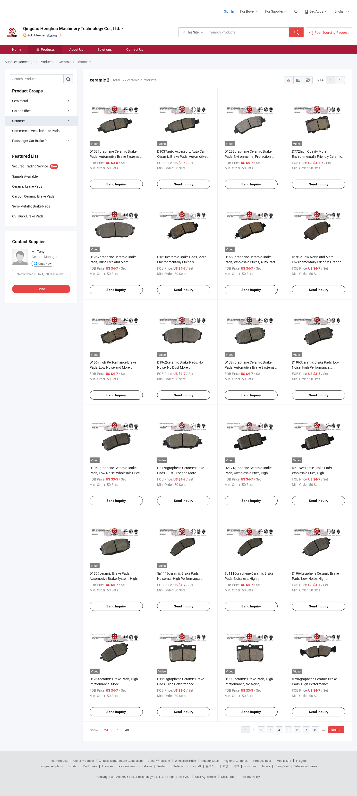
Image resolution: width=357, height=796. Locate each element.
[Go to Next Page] (340, 80)
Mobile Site (284, 761)
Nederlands (180, 766)
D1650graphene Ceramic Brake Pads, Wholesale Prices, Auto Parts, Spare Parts (251, 262)
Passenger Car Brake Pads (32, 140)
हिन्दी (236, 766)
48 (127, 730)
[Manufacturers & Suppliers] (36, 9)
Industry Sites (210, 761)
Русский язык (128, 766)
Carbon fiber (21, 110)
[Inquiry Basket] (296, 11)
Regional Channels (236, 761)
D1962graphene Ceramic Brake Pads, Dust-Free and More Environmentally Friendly (113, 262)
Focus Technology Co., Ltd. (147, 777)
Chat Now (44, 263)
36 (117, 730)
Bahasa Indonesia (305, 766)
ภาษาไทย (250, 766)
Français (107, 766)
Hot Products (59, 761)
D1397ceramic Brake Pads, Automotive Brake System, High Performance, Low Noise (113, 578)
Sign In (229, 11)
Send (41, 289)
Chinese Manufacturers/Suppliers (121, 761)
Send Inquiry (116, 184)
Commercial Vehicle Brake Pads (36, 130)
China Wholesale (159, 761)
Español (73, 766)
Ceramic (18, 120)
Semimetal (20, 101)
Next (334, 729)
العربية (197, 766)
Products (48, 49)
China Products (83, 761)
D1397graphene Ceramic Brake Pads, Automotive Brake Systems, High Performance (250, 367)
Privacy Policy (250, 777)
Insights (301, 761)
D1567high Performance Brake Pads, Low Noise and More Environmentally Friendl (113, 367)
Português (90, 766)
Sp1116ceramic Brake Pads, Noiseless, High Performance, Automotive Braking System (179, 578)
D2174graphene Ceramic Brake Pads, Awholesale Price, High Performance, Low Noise (248, 472)
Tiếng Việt (282, 766)
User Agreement (205, 777)
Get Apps (316, 11)
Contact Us (134, 49)
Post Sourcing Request (331, 32)
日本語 (224, 766)
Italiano (147, 766)
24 (106, 730)
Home (16, 49)
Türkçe (266, 766)
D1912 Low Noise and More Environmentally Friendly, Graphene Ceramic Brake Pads (318, 262)
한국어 (210, 766)
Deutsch (162, 766)
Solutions (105, 49)
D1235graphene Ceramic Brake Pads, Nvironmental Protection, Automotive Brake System (248, 156)
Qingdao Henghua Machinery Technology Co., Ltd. (71, 28)
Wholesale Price (185, 761)
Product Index (262, 761)
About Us (76, 49)
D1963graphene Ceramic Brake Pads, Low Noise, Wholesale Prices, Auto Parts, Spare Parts (116, 472)
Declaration (228, 777)
